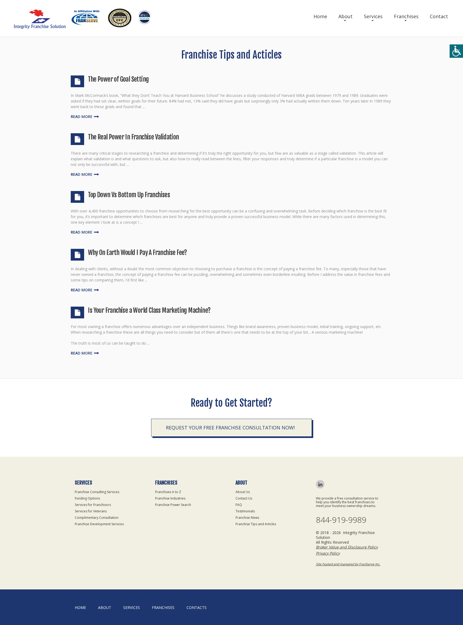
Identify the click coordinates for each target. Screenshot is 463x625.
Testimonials (245, 511)
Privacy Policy (328, 553)
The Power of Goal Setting (118, 79)
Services (373, 16)
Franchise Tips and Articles (256, 524)
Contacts (196, 607)
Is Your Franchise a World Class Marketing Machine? (149, 310)
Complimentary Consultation (96, 517)
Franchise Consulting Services (97, 492)
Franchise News (247, 517)
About (345, 16)
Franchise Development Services (99, 524)
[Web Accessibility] (456, 51)
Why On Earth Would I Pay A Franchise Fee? (137, 253)
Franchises (406, 16)
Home (320, 16)
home (80, 607)
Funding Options (87, 498)
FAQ (239, 504)
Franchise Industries (170, 498)
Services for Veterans (91, 511)
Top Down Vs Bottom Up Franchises (129, 195)
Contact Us (244, 498)
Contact (439, 16)
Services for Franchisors (93, 504)
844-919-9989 (341, 520)
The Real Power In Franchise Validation (133, 137)
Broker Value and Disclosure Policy (347, 547)
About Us (243, 492)
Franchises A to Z (168, 492)
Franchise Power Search (173, 504)
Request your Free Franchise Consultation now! (230, 427)
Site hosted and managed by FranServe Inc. (348, 564)
